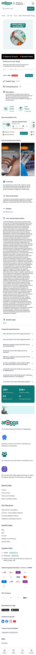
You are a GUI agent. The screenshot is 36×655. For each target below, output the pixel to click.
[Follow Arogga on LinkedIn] (2, 621)
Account (3, 535)
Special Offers (5, 541)
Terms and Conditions (8, 496)
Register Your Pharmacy (8, 538)
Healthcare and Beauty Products (11, 518)
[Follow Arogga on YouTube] (14, 621)
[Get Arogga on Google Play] (5, 610)
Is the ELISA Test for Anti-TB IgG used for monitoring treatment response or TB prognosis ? (18, 375)
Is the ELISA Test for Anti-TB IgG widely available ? (18, 382)
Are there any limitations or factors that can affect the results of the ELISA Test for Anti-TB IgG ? (18, 363)
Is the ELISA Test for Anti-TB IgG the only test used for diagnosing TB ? (18, 369)
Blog (2, 530)
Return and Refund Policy (9, 499)
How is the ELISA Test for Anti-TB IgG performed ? (18, 339)
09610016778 (13, 552)
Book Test (29, 75)
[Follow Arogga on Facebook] (6, 621)
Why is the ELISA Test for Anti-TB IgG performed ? (18, 334)
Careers (3, 490)
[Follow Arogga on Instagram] (10, 621)
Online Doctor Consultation (9, 510)
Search (30, 9)
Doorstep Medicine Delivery (10, 516)
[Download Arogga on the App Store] (15, 610)
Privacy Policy (5, 493)
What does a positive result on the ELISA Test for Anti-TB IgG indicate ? (18, 345)
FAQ (2, 533)
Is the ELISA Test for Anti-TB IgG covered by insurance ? (18, 351)
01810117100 (15, 555)
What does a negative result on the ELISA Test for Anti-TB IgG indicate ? (18, 357)
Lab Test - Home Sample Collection (12, 513)
